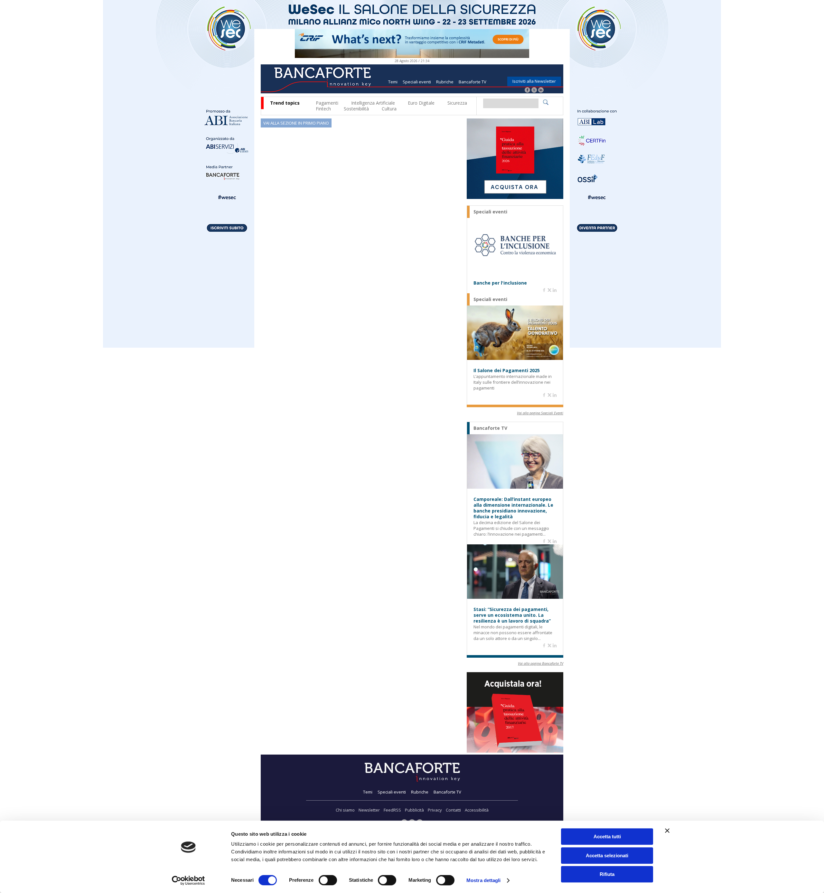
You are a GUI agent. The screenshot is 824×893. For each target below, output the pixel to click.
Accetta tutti (607, 836)
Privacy (435, 810)
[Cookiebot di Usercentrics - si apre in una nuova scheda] (188, 880)
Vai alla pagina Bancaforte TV (540, 663)
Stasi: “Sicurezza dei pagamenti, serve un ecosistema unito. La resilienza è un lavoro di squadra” (512, 615)
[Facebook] (527, 90)
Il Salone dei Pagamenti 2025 (506, 370)
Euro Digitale (421, 103)
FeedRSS (392, 810)
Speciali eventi (417, 82)
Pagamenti (327, 103)
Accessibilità (477, 810)
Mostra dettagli (483, 880)
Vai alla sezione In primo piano (296, 123)
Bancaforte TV (472, 82)
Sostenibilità (356, 109)
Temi (393, 82)
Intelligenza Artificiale (373, 103)
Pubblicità (414, 810)
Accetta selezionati (607, 855)
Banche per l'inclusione (500, 283)
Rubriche (445, 82)
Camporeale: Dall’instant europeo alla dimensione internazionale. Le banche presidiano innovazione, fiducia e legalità (513, 508)
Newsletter (369, 810)
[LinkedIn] (541, 90)
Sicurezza (457, 103)
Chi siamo (345, 810)
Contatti (453, 810)
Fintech (323, 109)
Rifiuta (607, 874)
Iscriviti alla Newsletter (534, 81)
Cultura (389, 109)
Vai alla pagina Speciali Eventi (540, 412)
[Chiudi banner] (667, 830)
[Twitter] (534, 90)
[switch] (328, 880)
